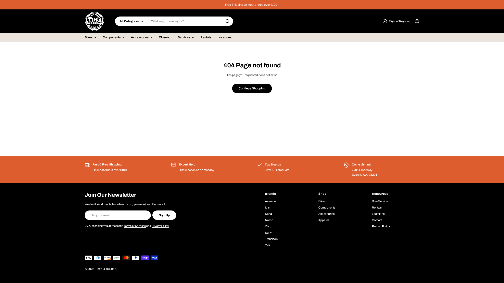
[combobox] (174, 21)
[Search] (227, 21)
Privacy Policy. (160, 225)
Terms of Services (135, 225)
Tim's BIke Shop (105, 268)
